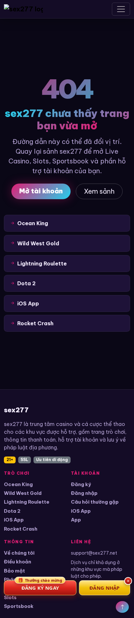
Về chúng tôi (19, 553)
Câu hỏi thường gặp (95, 502)
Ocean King (18, 484)
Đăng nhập (84, 493)
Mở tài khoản (41, 191)
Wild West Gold (23, 493)
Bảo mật (14, 571)
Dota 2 (12, 511)
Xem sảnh (99, 191)
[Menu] (121, 9)
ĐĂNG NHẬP (104, 588)
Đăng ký (81, 484)
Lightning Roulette (26, 502)
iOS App (14, 520)
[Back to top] (122, 607)
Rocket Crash (20, 529)
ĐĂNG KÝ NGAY (40, 585)
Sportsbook (19, 606)
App (76, 520)
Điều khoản (17, 562)
